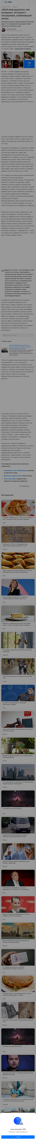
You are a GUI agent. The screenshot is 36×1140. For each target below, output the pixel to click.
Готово (18, 1137)
